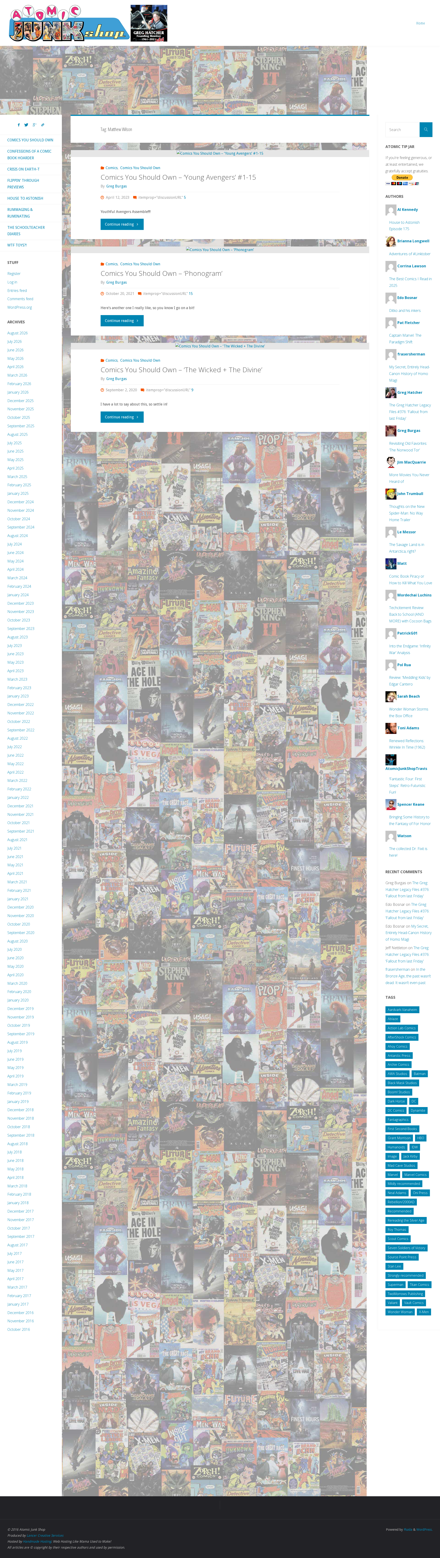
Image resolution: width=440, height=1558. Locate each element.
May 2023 (15, 662)
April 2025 (15, 468)
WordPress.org (19, 307)
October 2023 (18, 620)
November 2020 (20, 915)
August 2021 (17, 839)
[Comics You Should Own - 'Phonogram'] (220, 249)
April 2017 (15, 1278)
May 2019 (15, 1067)
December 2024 (20, 501)
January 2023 (18, 696)
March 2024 (17, 577)
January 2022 (18, 797)
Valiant (393, 1303)
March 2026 (17, 375)
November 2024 (20, 510)
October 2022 (18, 721)
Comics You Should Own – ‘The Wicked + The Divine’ (181, 369)
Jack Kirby (411, 1156)
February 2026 (19, 383)
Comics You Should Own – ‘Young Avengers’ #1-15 (178, 177)
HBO (420, 1138)
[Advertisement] (220, 80)
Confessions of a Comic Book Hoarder (29, 154)
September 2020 (20, 932)
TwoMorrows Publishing (405, 1294)
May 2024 (15, 561)
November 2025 (20, 408)
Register (14, 273)
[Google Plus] (34, 125)
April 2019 (15, 1076)
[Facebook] (19, 125)
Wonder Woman (400, 1312)
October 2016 (18, 1329)
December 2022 (20, 704)
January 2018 (18, 1202)
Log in (12, 282)
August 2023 (17, 637)
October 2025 (18, 417)
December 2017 (20, 1211)
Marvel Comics (415, 1174)
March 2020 (17, 983)
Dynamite (418, 1110)
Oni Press (420, 1193)
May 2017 (15, 1270)
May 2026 (15, 358)
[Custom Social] (42, 125)
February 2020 (19, 991)
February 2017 (19, 1295)
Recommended (399, 1211)
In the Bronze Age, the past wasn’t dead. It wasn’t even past (408, 976)
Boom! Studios (399, 1092)
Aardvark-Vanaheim (402, 1009)
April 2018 (15, 1177)
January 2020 (18, 1000)
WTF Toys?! (17, 245)
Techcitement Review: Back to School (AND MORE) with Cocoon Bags (410, 614)
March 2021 (17, 881)
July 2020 (14, 949)
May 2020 (15, 966)
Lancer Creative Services (45, 1535)
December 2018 (20, 1109)
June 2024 (15, 552)
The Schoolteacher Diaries (26, 230)
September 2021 (20, 831)
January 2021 (18, 898)
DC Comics (396, 1110)
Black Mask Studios (402, 1083)
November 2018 (20, 1118)
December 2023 (20, 603)
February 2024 (19, 586)
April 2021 (15, 873)
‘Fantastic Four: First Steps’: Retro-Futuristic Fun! (407, 785)
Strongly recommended (406, 1275)
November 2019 (20, 1017)
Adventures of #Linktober (410, 253)
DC (414, 1101)
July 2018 (14, 1152)
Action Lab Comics (402, 1028)
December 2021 (20, 805)
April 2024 (15, 569)
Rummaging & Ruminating (20, 212)
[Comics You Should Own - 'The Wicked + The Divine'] (220, 346)
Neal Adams (397, 1193)
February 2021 (19, 890)
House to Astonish (25, 198)
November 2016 (20, 1320)
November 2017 (20, 1219)
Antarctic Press (399, 1055)
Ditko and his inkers (405, 310)
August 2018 (17, 1143)
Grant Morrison (399, 1138)
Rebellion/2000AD (401, 1202)
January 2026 (18, 392)
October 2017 (18, 1228)
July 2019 (14, 1050)
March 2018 (17, 1186)
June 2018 (15, 1160)
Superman (395, 1284)
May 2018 (15, 1169)
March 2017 (17, 1287)
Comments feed (20, 298)
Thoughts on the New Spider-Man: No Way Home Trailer (407, 513)
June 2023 (15, 653)
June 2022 (15, 755)
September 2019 (20, 1033)
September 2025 (20, 425)
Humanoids (396, 1147)
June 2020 (15, 957)
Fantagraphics (398, 1119)
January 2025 (18, 493)
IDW (415, 1147)
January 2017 (18, 1304)
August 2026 (17, 333)
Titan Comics (419, 1284)
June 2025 (15, 451)
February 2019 (19, 1093)
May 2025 (15, 459)
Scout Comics (398, 1238)
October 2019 (18, 1025)
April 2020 (15, 974)
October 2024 (18, 518)
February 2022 (19, 789)
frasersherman (397, 969)
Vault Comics (414, 1303)
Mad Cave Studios (401, 1165)
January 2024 (18, 594)
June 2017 (15, 1261)
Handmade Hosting (37, 1541)
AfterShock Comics (402, 1037)
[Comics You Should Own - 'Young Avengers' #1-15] (220, 153)
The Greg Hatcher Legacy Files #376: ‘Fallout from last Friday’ (410, 412)
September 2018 (20, 1135)
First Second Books (402, 1129)
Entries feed (17, 290)
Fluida (407, 1529)
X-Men (424, 1312)
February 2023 (19, 687)
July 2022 (14, 746)
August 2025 (17, 434)
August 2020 (17, 941)
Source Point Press (402, 1257)
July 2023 (14, 645)
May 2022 (15, 763)
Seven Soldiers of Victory (406, 1248)
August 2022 (17, 738)
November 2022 (20, 713)
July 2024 (14, 544)
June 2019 (15, 1059)
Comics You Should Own (140, 168)
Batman (420, 1073)
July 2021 (14, 848)
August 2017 (17, 1245)
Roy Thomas (397, 1229)
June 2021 (15, 856)
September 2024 (20, 527)
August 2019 (17, 1042)
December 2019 (20, 1008)
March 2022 (17, 780)
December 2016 (20, 1312)
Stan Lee (394, 1266)
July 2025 (14, 442)
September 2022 (20, 730)
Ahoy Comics (397, 1046)
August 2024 (17, 535)
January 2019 (18, 1101)
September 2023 (20, 628)
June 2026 (15, 349)
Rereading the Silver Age (406, 1220)
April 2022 (15, 772)
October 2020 (18, 924)
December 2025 (20, 400)
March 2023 (17, 679)
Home (420, 23)
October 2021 (18, 822)
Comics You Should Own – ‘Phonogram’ (161, 273)
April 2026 (15, 366)
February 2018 (19, 1194)
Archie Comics (398, 1064)
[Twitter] (26, 125)
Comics (112, 168)
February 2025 (19, 484)
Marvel (393, 1174)
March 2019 (17, 1084)
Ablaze (393, 1019)
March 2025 (17, 476)
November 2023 (20, 611)
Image (392, 1156)
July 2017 (14, 1253)
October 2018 (18, 1126)
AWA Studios (397, 1073)
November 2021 (20, 814)
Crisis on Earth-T (23, 169)
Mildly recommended (404, 1183)
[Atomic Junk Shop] (88, 23)
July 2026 (14, 341)
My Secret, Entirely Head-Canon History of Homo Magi (409, 373)
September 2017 (20, 1236)
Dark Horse (396, 1101)
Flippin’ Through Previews (23, 183)
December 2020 (20, 907)
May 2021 (15, 864)
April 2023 (15, 670)
